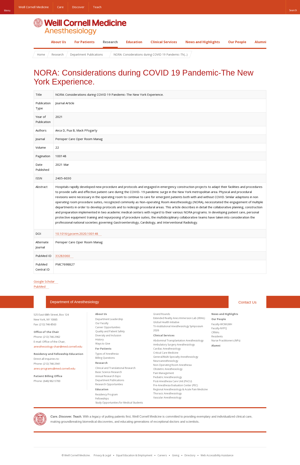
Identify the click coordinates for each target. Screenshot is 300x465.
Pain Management (163, 373)
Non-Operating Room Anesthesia (172, 365)
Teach (97, 7)
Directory (189, 455)
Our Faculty (101, 323)
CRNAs (215, 332)
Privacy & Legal (102, 455)
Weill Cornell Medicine (34, 7)
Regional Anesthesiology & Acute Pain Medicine (180, 389)
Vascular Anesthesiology (167, 397)
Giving (175, 455)
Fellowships (102, 398)
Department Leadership (109, 319)
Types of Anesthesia (107, 353)
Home (38, 41)
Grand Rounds (161, 314)
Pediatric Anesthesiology (167, 377)
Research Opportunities (109, 384)
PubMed (40, 286)
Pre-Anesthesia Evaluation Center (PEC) (175, 385)
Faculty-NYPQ (219, 328)
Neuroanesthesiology (165, 361)
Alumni (260, 42)
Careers (162, 455)
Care (60, 7)
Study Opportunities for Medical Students (119, 402)
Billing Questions (105, 358)
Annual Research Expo (108, 376)
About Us (58, 42)
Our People (237, 42)
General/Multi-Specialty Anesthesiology (175, 357)
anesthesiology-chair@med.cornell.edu (58, 346)
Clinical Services (164, 42)
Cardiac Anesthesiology (167, 348)
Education (134, 42)
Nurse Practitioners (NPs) (225, 340)
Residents (217, 336)
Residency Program (106, 394)
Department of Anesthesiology (74, 302)
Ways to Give (102, 343)
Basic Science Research (108, 372)
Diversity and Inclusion (108, 335)
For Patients (84, 42)
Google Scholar (44, 281)
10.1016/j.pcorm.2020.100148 (76, 233)
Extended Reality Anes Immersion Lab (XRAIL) (179, 318)
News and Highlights (203, 42)
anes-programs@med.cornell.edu (54, 368)
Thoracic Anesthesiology (167, 393)
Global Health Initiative (166, 322)
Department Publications (109, 380)
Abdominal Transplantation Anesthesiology (178, 340)
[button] (293, 7)
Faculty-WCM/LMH (221, 324)
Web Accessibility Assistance (217, 455)
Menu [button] (7, 10)
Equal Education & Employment (134, 455)
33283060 (62, 256)
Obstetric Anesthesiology (167, 369)
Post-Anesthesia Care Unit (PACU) (172, 381)
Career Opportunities (107, 327)
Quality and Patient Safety (110, 331)
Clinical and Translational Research (115, 368)
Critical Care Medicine (165, 352)
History (99, 339)
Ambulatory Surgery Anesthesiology (174, 344)
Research (110, 42)
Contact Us (247, 302)
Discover (78, 7)
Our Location (40, 302)
